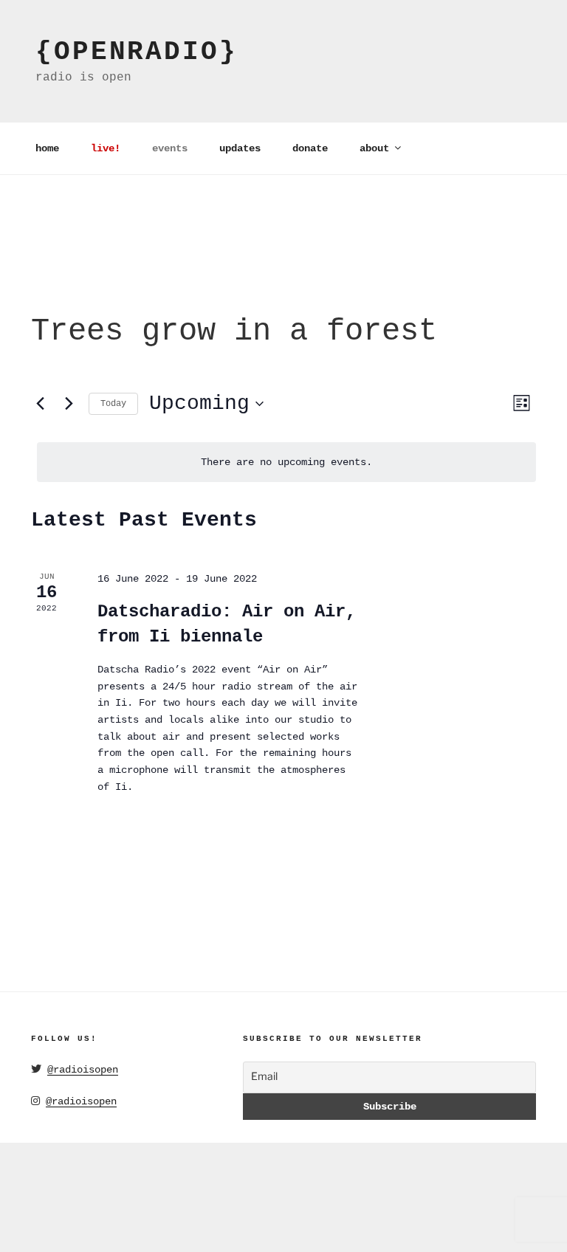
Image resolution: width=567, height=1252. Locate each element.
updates (240, 148)
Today (113, 404)
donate (310, 148)
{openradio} (136, 52)
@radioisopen (82, 1070)
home (47, 148)
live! (105, 148)
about (374, 148)
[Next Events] (69, 404)
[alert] (286, 462)
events (170, 148)
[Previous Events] (40, 404)
